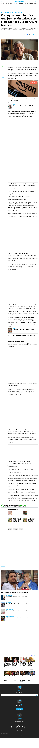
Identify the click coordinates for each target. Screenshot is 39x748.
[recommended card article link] (10, 106)
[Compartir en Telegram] (31, 34)
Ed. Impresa (31, 3)
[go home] (19, 733)
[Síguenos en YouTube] (19, 726)
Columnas (26, 3)
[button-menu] (1, 1)
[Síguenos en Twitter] (14, 727)
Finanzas (15, 529)
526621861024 (19, 705)
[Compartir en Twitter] (29, 34)
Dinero (12, 12)
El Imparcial (5, 12)
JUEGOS (2, 3)
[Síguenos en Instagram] (17, 727)
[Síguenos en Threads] (24, 727)
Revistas (35, 3)
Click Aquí (19, 709)
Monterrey (21, 3)
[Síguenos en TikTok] (22, 727)
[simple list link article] (19, 580)
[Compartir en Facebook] (27, 34)
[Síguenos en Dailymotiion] (27, 726)
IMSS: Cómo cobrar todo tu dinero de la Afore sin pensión (16, 513)
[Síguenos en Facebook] (11, 727)
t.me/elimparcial (19, 719)
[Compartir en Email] (34, 34)
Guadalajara (16, 3)
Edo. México (10, 3)
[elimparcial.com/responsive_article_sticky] (38, 741)
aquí (25, 506)
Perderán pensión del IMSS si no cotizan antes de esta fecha (32, 513)
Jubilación (18, 12)
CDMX (6, 3)
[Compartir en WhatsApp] (25, 34)
